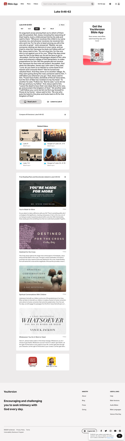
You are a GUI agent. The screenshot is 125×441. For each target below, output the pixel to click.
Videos (36, 4)
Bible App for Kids (51, 366)
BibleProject (26, 146)
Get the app (101, 4)
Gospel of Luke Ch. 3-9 (56, 144)
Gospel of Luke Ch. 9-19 (56, 163)
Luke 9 (27, 144)
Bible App (33, 366)
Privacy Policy (20, 430)
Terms (28, 430)
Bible (22, 4)
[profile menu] (117, 4)
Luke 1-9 (28, 163)
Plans (28, 4)
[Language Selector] (110, 4)
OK (119, 436)
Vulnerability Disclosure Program (14, 432)
